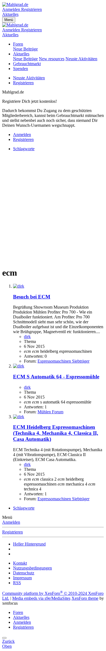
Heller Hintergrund (29, 544)
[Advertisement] (53, 209)
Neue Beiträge (25, 49)
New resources (51, 58)
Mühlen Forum (50, 411)
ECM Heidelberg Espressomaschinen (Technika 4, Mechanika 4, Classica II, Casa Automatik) (55, 433)
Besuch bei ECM (31, 297)
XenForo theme (84, 598)
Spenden (20, 68)
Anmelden (11, 522)
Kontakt (20, 563)
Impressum (22, 577)
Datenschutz (23, 573)
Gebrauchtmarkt (27, 63)
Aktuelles (21, 54)
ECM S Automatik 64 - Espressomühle (56, 376)
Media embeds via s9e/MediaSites (41, 598)
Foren (18, 44)
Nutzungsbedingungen (32, 568)
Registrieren (23, 82)
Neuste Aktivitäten (81, 58)
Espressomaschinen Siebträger (63, 361)
